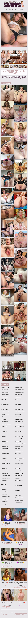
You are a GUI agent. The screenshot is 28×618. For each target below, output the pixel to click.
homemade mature (6, 424)
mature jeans (18, 394)
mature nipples (19, 421)
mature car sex (5, 465)
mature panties (19, 424)
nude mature (18, 483)
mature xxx (18, 478)
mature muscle (19, 419)
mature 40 (4, 434)
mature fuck (4, 494)
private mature (18, 490)
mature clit (4, 468)
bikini (2, 451)
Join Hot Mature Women (14, 72)
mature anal (4, 436)
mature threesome (19, 458)
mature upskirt (18, 465)
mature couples (5, 473)
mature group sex (5, 504)
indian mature (4, 429)
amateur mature (5, 387)
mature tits (18, 460)
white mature (18, 502)
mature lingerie (19, 409)
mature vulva (18, 470)
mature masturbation (20, 411)
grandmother (4, 419)
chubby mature (5, 399)
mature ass (4, 438)
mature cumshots (5, 478)
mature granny (5, 501)
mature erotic (4, 486)
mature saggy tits (19, 436)
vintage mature (19, 500)
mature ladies (18, 397)
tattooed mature (19, 497)
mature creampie (5, 475)
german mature (5, 414)
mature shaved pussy (20, 443)
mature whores (19, 473)
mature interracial (19, 392)
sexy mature (18, 492)
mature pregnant (19, 429)
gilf (2, 416)
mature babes (4, 441)
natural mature (19, 480)
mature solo (18, 453)
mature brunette (5, 460)
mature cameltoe (5, 463)
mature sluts (18, 448)
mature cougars (5, 470)
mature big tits (4, 448)
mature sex (18, 441)
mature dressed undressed (5, 483)
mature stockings (19, 456)
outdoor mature (19, 488)
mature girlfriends (5, 496)
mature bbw (4, 443)
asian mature (4, 389)
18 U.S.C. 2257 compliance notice (16, 614)
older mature (18, 485)
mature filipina (4, 491)
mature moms (18, 416)
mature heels (18, 387)
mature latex (18, 399)
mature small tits (19, 451)
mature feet (4, 489)
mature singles (19, 446)
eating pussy (4, 406)
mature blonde (5, 453)
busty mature (4, 397)
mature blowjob (5, 456)
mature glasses (5, 499)
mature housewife (19, 389)
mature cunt (4, 480)
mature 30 (4, 431)
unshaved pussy (19, 463)
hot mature (4, 426)
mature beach (4, 446)
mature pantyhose (19, 426)
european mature (5, 411)
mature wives (18, 475)
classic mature (5, 402)
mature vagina (18, 468)
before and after (5, 394)
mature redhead (19, 434)
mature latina (18, 402)
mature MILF (18, 414)
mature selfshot (19, 438)
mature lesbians (19, 406)
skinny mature (18, 495)
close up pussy (5, 404)
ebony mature (4, 409)
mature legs (18, 404)
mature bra (4, 458)
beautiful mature (5, 392)
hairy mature (4, 421)
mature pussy (18, 431)
